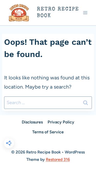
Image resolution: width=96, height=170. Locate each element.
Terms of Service (48, 132)
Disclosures (32, 122)
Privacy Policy (61, 122)
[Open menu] (85, 13)
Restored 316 (58, 159)
